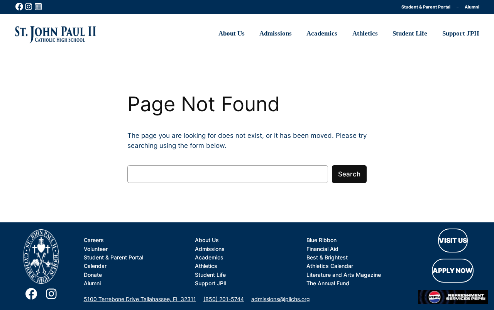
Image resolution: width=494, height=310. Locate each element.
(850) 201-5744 (223, 299)
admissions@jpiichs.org (280, 299)
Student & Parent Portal (425, 7)
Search (349, 174)
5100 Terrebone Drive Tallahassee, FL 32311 (140, 299)
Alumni (472, 7)
